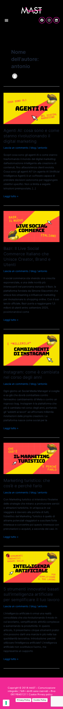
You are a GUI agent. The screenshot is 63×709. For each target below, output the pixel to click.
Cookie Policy (39, 700)
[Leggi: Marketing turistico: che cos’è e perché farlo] (31, 458)
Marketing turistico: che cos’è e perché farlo (27, 483)
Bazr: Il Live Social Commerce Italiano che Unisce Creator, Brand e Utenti (27, 256)
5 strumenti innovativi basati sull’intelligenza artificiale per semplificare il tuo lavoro (31, 594)
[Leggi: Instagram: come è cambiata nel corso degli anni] (31, 349)
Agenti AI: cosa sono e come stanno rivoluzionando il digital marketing (31, 136)
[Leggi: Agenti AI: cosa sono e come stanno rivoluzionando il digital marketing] (31, 108)
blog (33, 147)
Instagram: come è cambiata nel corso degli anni (31, 374)
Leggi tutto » (11, 196)
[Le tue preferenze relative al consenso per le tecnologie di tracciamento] (6, 703)
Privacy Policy (23, 700)
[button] (6, 20)
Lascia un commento (16, 147)
